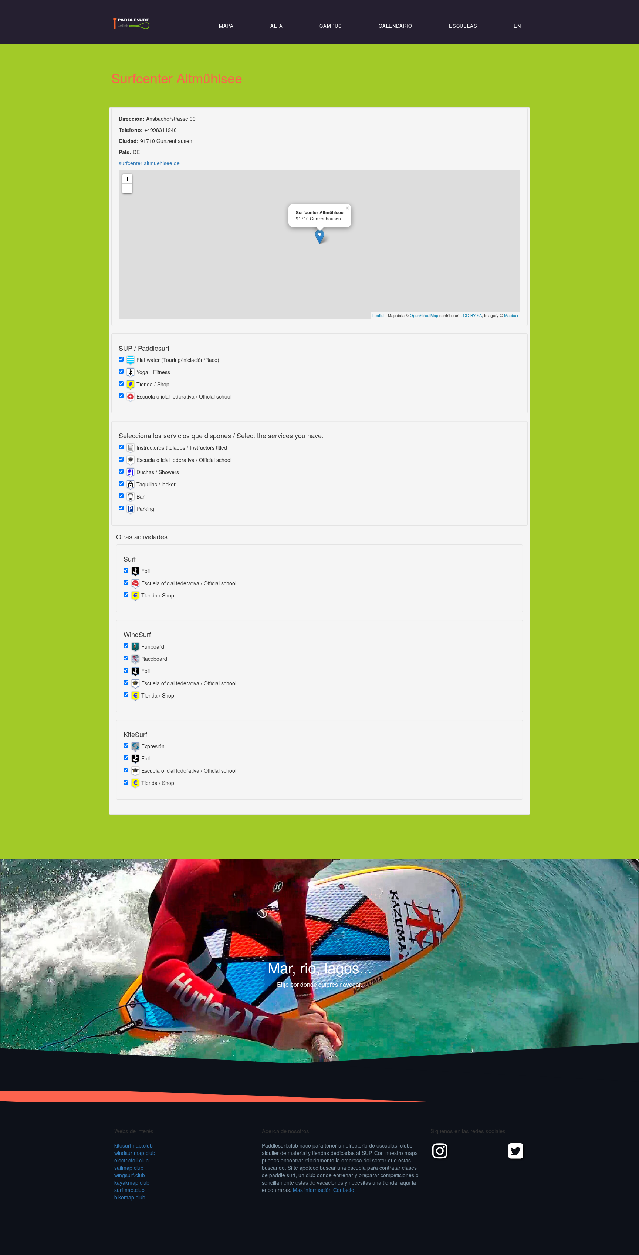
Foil (145, 570)
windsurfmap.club (134, 1152)
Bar (140, 496)
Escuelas (463, 25)
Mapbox (511, 315)
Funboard (152, 646)
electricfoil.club (131, 1160)
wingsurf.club (129, 1175)
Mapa (226, 25)
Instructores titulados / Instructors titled (181, 447)
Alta (276, 25)
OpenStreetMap (424, 315)
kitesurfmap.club (133, 1145)
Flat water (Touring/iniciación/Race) (177, 359)
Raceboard (153, 658)
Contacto (343, 1190)
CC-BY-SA (472, 315)
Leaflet (378, 315)
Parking (144, 508)
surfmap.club (129, 1190)
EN (517, 25)
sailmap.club (128, 1167)
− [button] (127, 188)
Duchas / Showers (157, 472)
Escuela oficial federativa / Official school (183, 396)
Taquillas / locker (155, 484)
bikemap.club (129, 1197)
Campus (331, 25)
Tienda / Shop (152, 384)
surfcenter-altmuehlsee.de (149, 163)
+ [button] (127, 179)
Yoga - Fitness (152, 372)
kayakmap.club (131, 1182)
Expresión (152, 746)
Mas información (312, 1190)
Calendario (395, 25)
